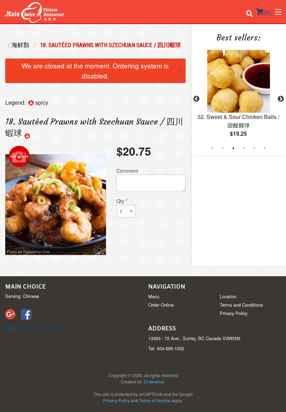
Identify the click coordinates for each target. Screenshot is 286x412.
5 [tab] (254, 148)
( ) (267, 11)
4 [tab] (243, 148)
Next (280, 99)
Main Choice (25, 287)
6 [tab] (264, 148)
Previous (196, 99)
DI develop (154, 381)
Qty (121, 200)
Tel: (166, 348)
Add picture (19, 156)
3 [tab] (233, 148)
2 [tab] (222, 148)
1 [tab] (212, 148)
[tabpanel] (239, 99)
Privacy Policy (233, 313)
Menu (153, 296)
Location (228, 296)
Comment (127, 170)
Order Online (161, 304)
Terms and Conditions (241, 304)
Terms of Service (155, 400)
